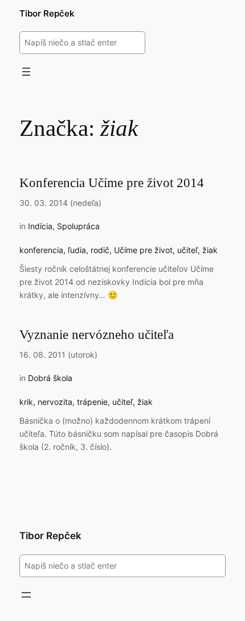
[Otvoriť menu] (26, 71)
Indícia (40, 226)
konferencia (41, 250)
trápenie (92, 402)
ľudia (77, 250)
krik (26, 402)
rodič (100, 250)
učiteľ (187, 250)
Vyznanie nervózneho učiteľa (96, 334)
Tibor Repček (47, 14)
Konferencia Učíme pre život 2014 (111, 182)
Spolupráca (78, 226)
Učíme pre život (143, 250)
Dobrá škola (50, 378)
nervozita (55, 402)
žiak (210, 250)
